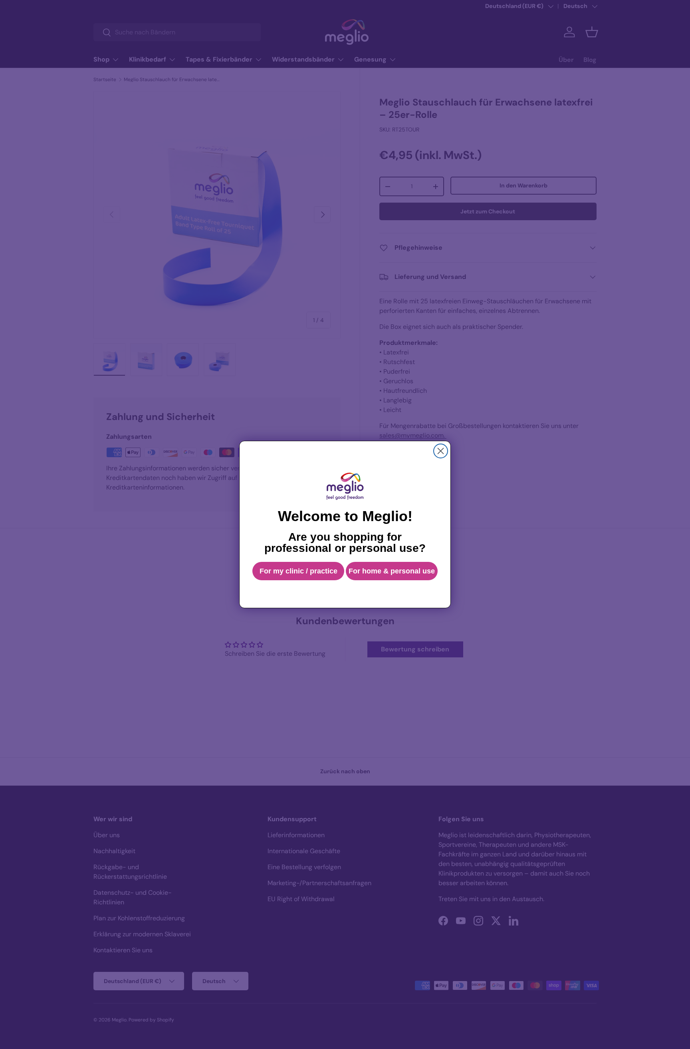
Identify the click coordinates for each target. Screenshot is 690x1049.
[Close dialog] (441, 451)
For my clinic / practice (298, 571)
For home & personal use (392, 571)
